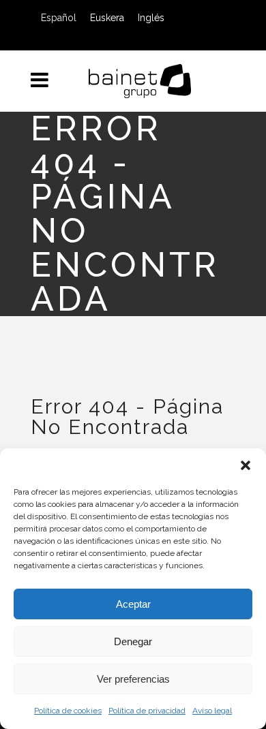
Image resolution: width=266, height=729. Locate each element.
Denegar (133, 641)
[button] (245, 465)
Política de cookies (68, 710)
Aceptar (133, 604)
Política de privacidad (147, 710)
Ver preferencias (133, 679)
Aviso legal (212, 710)
